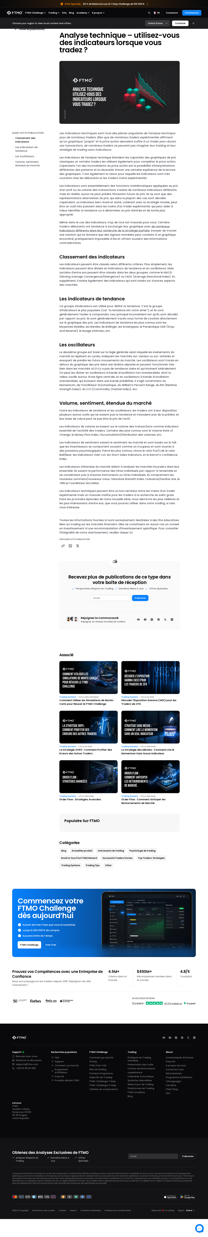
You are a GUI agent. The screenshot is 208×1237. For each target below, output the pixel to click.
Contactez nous (175, 1069)
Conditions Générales (90, 1210)
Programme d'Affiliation (61, 1071)
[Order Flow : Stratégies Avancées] (88, 782)
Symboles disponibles (140, 1080)
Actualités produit (82, 850)
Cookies (62, 1210)
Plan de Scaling (97, 1069)
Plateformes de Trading (141, 1088)
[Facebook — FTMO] (182, 1037)
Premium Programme (101, 1073)
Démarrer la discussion (29, 1060)
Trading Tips (93, 865)
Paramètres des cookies (43, 1210)
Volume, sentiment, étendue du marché (27, 163)
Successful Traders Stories (117, 858)
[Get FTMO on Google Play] (187, 1196)
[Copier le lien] (63, 545)
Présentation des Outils (140, 1064)
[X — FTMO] (188, 1037)
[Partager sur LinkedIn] (70, 545)
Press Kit (59, 1076)
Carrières (171, 1085)
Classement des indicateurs (25, 139)
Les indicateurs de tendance (26, 149)
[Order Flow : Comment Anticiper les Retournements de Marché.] (150, 782)
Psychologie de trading (142, 850)
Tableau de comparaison (103, 1089)
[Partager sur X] (77, 545)
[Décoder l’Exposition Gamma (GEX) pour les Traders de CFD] (150, 683)
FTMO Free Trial (97, 1065)
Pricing (93, 1061)
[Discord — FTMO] (163, 1037)
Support (59, 1061)
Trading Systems (67, 697)
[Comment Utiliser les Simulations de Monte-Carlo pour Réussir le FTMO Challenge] (88, 683)
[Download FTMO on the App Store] (170, 1196)
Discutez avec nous (26, 1056)
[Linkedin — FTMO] (194, 1037)
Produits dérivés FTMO (67, 1080)
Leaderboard (135, 1072)
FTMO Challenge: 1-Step (102, 1081)
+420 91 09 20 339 (26, 1068)
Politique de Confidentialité (118, 1210)
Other (108, 865)
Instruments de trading (111, 850)
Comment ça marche (67, 1065)
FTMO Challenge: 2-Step (102, 1085)
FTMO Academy (136, 1092)
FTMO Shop (172, 1089)
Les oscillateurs (24, 156)
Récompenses (174, 1073)
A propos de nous (176, 1065)
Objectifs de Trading (100, 1077)
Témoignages (173, 1081)
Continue (180, 23)
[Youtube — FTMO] (169, 1037)
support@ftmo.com (27, 1064)
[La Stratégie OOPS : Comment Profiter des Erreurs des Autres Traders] (88, 733)
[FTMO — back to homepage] (15, 13)
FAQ (64, 12)
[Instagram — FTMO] (176, 1037)
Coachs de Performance (141, 1068)
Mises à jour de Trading (140, 1084)
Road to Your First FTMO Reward (79, 858)
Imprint (73, 1210)
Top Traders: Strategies (151, 858)
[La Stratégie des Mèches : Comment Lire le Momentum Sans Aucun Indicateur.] (150, 733)
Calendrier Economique (141, 1076)
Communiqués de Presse (179, 1057)
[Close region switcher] (193, 23)
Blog (71, 12)
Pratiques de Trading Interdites (139, 1059)
